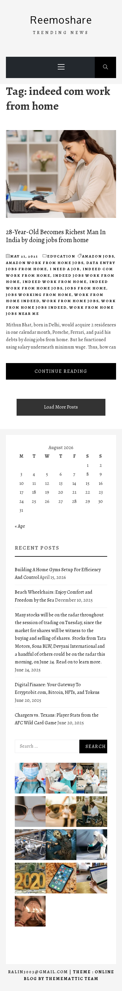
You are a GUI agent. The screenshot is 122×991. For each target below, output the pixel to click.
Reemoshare (61, 19)
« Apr (20, 526)
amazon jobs (98, 256)
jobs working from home (39, 294)
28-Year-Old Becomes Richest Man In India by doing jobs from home (56, 235)
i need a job (65, 268)
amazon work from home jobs (45, 262)
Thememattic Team (72, 979)
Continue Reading (61, 371)
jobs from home (85, 288)
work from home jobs (70, 300)
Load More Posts (61, 407)
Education (61, 256)
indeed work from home (55, 281)
